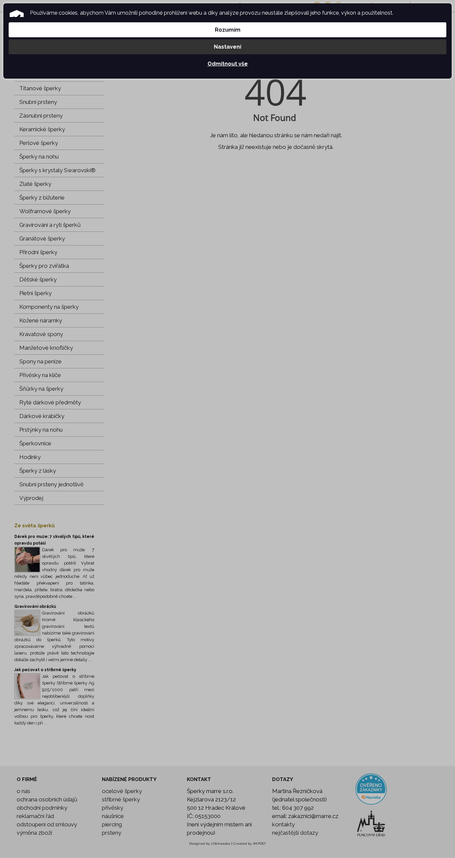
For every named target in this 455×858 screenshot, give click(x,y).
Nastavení (227, 47)
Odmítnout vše (228, 64)
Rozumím (227, 30)
